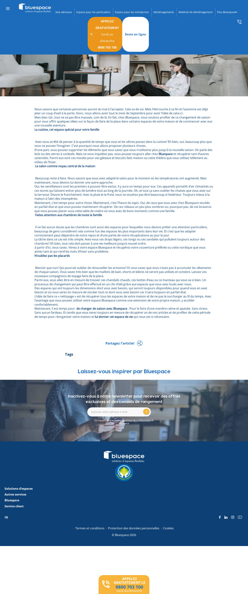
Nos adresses (64, 12)
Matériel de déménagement (196, 12)
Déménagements (163, 12)
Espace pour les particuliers (93, 12)
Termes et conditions (89, 528)
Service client (14, 506)
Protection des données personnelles (133, 528)
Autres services (15, 494)
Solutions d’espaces (19, 489)
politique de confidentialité (137, 420)
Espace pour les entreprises (132, 12)
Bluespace (12, 500)
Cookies (168, 528)
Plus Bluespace (226, 12)
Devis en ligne (135, 34)
